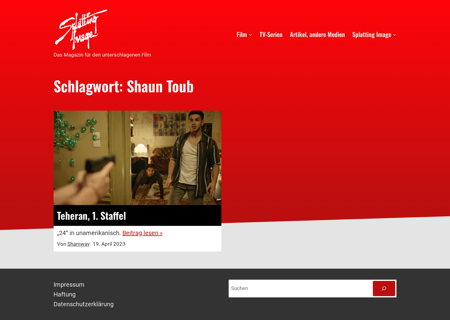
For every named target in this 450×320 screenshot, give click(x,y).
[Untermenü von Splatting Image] (394, 34)
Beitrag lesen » (142, 233)
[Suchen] (384, 288)
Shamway (78, 244)
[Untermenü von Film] (250, 34)
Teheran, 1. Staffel (91, 215)
